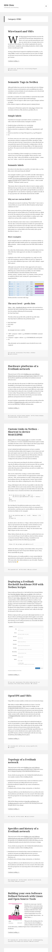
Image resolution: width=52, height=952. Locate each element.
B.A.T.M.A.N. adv (37, 880)
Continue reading (14, 61)
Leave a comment (13, 70)
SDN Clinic (9, 5)
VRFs (36, 746)
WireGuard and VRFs (21, 31)
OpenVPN (32, 746)
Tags (33, 108)
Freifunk (23, 415)
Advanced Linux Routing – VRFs (16, 706)
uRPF (12, 176)
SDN (36, 682)
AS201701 (31, 880)
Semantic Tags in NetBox (23, 82)
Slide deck (23, 598)
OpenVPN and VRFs (19, 695)
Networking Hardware (13, 417)
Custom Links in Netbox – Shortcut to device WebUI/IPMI (23, 431)
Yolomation (27, 683)
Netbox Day (32, 682)
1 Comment (34, 683)
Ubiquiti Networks (19, 402)
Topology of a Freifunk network (22, 761)
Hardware (28, 415)
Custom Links (25, 440)
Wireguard (34, 68)
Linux (22, 68)
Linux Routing (29, 68)
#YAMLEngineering (38, 940)
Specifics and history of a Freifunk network (23, 830)
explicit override (12, 180)
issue (11, 539)
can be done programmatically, (21, 178)
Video (18, 598)
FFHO (19, 68)
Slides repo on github (26, 594)
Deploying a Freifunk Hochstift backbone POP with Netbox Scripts (25, 584)
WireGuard (24, 36)
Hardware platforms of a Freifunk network (23, 367)
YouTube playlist (15, 594)
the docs (10, 603)
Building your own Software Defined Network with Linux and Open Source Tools (25, 896)
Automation (20, 352)
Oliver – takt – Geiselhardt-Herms (17, 307)
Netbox (28, 352)
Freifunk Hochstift (37, 908)
